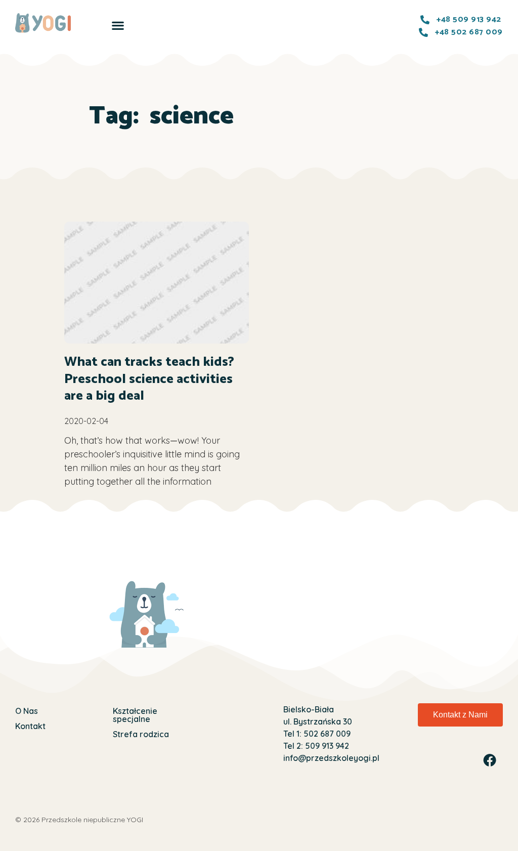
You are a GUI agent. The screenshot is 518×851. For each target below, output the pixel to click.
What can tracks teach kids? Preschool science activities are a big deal (149, 379)
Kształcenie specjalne (135, 715)
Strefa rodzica (141, 734)
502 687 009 (326, 734)
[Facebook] (490, 760)
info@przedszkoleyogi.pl (331, 758)
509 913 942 (326, 746)
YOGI (135, 819)
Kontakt (30, 726)
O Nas (26, 711)
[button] (117, 25)
